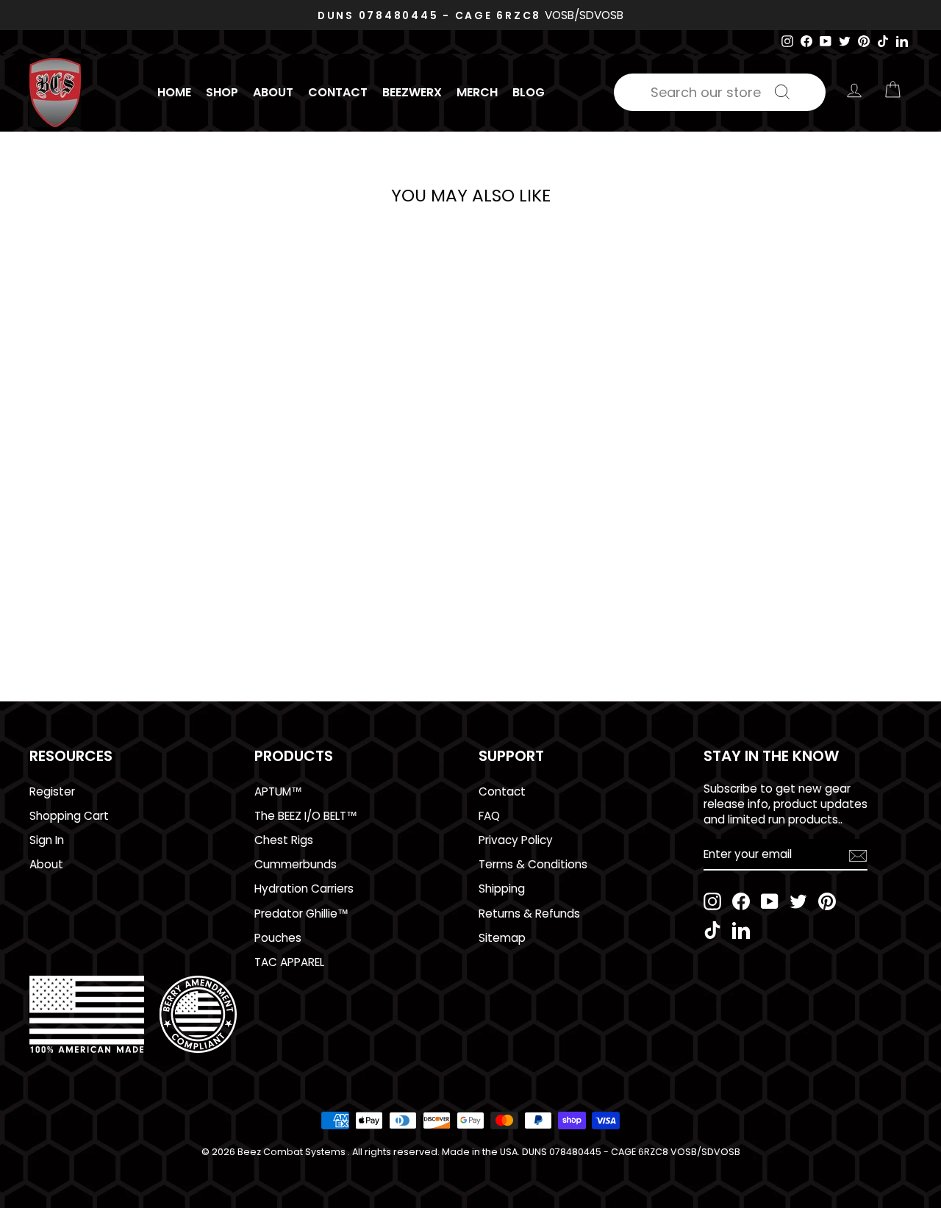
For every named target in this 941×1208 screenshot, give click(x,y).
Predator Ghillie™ (301, 913)
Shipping (502, 888)
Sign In (46, 840)
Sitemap (502, 938)
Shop (222, 92)
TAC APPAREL (289, 962)
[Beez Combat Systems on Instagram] (712, 901)
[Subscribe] (857, 855)
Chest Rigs (283, 840)
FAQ (489, 815)
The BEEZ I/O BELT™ (305, 815)
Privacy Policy (516, 840)
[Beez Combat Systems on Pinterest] (827, 901)
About (273, 92)
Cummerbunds (295, 864)
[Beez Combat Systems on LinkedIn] (741, 930)
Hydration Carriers (304, 888)
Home (174, 92)
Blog (528, 92)
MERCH (477, 92)
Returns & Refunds (529, 913)
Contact (338, 92)
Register (52, 791)
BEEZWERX (412, 92)
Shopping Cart (69, 815)
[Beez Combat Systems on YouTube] (770, 901)
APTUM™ (278, 791)
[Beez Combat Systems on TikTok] (712, 930)
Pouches (277, 938)
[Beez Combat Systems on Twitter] (798, 901)
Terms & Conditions (533, 864)
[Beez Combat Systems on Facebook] (741, 901)
